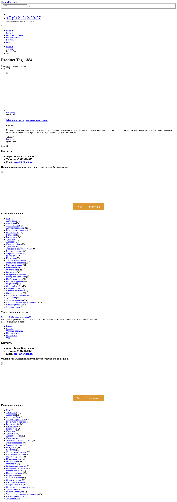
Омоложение (12, 270)
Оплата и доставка (14, 35)
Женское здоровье (14, 251)
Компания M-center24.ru (87, 319)
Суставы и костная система (18, 295)
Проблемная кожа (14, 279)
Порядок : (5, 66)
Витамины (11, 235)
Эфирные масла (13, 307)
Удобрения (11, 298)
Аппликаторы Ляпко (15, 228)
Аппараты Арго (13, 225)
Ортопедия (11, 272)
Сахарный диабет (14, 286)
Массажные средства (15, 263)
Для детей (10, 242)
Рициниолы (11, 284)
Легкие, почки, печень (16, 260)
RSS (11, 317)
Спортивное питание (15, 291)
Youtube (16, 317)
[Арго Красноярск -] (10, 2)
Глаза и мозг (11, 237)
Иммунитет (11, 256)
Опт (8, 42)
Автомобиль (11, 221)
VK (29, 317)
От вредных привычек (16, 274)
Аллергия (10, 223)
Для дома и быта (13, 244)
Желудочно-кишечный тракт (18, 249)
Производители (13, 37)
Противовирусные (14, 281)
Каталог (9, 33)
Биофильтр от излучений (17, 230)
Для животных (12, 246)
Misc (8, 218)
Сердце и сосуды (13, 288)
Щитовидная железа (15, 305)
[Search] (29, 6)
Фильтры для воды (14, 300)
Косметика (11, 258)
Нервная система (13, 267)
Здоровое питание (14, 253)
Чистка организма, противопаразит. (22, 302)
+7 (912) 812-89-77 (23, 17)
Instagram (24, 317)
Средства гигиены (14, 293)
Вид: (3, 68)
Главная (9, 30)
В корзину (10, 112)
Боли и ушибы (12, 232)
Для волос (10, 239)
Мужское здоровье (14, 265)
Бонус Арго (11, 40)
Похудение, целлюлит (16, 277)
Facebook (5, 317)
